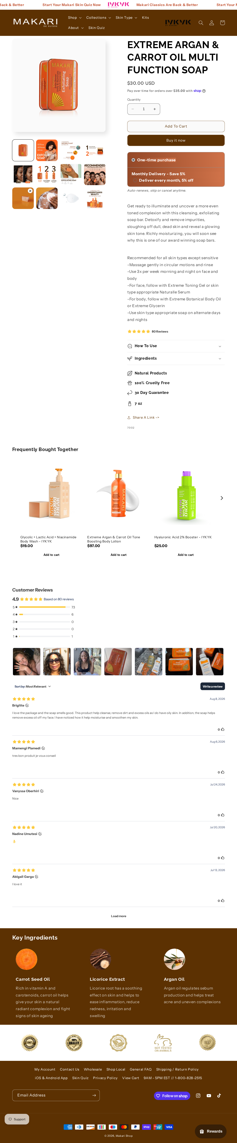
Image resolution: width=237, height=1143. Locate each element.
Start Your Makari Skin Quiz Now (60, 5)
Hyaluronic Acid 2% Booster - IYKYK (183, 537)
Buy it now (176, 140)
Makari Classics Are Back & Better (155, 5)
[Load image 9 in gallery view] (47, 198)
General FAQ (141, 1069)
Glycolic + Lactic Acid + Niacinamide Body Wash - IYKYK (48, 539)
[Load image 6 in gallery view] (47, 174)
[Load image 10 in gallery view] (71, 198)
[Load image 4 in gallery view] (95, 150)
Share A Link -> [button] (146, 417)
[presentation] (221, 498)
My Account (44, 1069)
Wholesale (93, 1069)
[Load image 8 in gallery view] (95, 174)
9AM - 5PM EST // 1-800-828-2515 (173, 1078)
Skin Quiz (80, 1078)
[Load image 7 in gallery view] (71, 174)
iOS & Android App (51, 1078)
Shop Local (115, 1069)
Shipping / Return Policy (177, 1069)
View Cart (130, 1078)
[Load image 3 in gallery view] (71, 150)
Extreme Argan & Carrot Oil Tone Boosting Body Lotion (113, 539)
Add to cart (51, 555)
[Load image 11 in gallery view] (95, 198)
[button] (74, 17)
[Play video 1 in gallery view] (23, 198)
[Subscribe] (94, 1095)
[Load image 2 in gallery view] (47, 150)
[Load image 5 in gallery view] (23, 174)
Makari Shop (124, 1135)
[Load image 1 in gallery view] (23, 150)
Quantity (133, 99)
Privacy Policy (105, 1078)
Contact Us (69, 1069)
